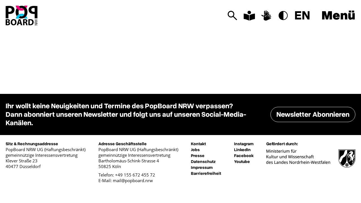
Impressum (202, 167)
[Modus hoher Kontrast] (283, 15)
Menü (338, 15)
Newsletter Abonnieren (312, 114)
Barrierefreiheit (206, 173)
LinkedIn (242, 150)
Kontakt (198, 144)
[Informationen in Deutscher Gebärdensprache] (266, 15)
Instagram (244, 144)
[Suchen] (232, 15)
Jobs (195, 150)
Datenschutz (203, 161)
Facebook (244, 155)
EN (302, 15)
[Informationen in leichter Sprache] (249, 15)
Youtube (242, 161)
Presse (197, 155)
